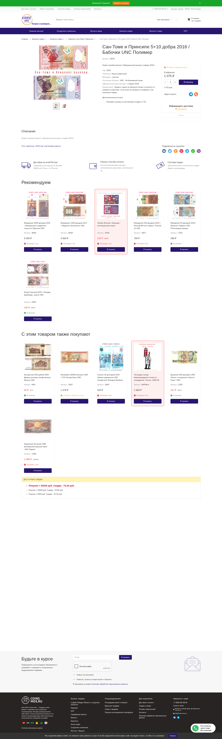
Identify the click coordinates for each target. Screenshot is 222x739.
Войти (187, 9)
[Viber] (199, 151)
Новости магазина (47, 9)
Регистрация (196, 9)
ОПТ (186, 31)
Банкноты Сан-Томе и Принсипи (80, 39)
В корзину (188, 82)
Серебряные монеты (79, 714)
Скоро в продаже (111, 709)
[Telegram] (187, 151)
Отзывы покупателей (82, 9)
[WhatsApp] (193, 151)
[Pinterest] (181, 151)
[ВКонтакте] (164, 151)
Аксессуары (75, 724)
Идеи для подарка (112, 706)
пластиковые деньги (52, 146)
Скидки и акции (145, 706)
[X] (170, 151)
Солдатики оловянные (66, 31)
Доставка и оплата (28, 9)
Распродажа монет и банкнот (116, 702)
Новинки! (74, 708)
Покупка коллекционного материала (119, 712)
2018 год (39, 146)
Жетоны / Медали (78, 731)
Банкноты (74, 721)
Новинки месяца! (36, 31)
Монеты (74, 718)
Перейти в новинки (121, 3)
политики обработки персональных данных (109, 684)
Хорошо (173, 736)
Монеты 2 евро (155, 31)
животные (30, 146)
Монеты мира (96, 31)
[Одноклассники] (176, 151)
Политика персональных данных (32, 728)
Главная (24, 39)
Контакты (97, 9)
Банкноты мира (125, 31)
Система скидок (64, 9)
